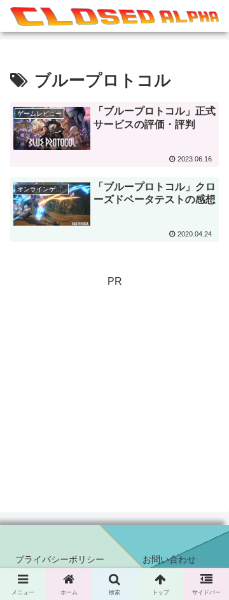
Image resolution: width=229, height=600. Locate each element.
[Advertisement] (114, 384)
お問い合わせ (169, 559)
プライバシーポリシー (59, 559)
